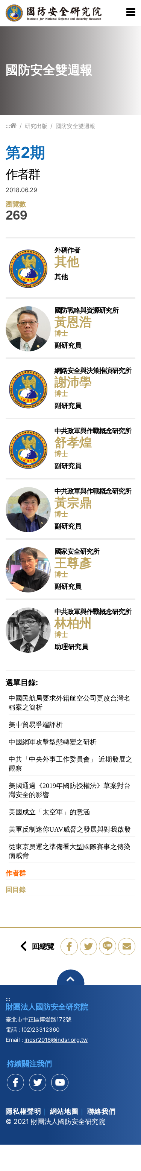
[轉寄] (126, 946)
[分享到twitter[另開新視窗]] (37, 1082)
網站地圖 (64, 1111)
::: (8, 126)
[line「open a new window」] (107, 946)
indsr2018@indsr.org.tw (56, 1039)
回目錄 (16, 889)
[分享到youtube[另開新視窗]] (59, 1082)
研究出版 (36, 126)
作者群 (16, 873)
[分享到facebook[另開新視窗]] (15, 1082)
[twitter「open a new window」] (88, 946)
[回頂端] (70, 983)
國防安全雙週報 (75, 126)
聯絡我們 (101, 1111)
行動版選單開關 (130, 13)
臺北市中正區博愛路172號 (38, 1019)
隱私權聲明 (23, 1111)
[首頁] (13, 125)
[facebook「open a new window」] (69, 946)
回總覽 (43, 946)
